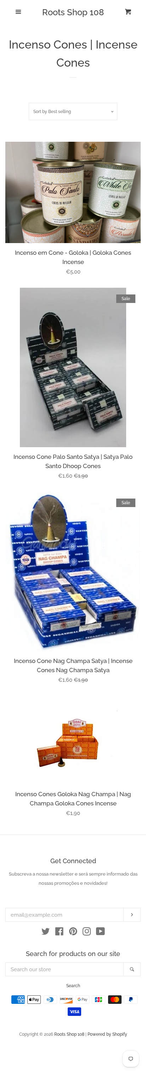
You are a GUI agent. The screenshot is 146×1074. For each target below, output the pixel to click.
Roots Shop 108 (73, 12)
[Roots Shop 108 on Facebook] (59, 933)
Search (73, 985)
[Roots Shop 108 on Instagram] (87, 933)
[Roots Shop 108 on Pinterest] (73, 933)
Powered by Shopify (107, 1034)
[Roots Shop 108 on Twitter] (45, 933)
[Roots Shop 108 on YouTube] (100, 933)
